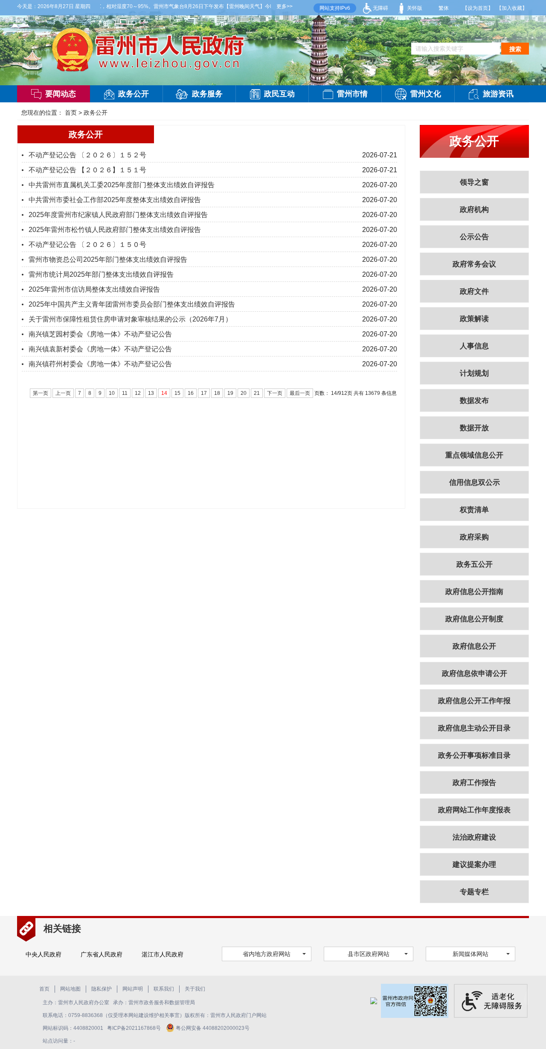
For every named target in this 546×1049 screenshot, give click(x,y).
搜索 (515, 49)
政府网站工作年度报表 (474, 810)
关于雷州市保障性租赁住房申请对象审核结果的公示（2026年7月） (130, 319)
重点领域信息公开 (474, 455)
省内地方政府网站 (266, 953)
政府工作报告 (474, 783)
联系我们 (164, 989)
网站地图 (70, 989)
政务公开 (133, 94)
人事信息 (474, 346)
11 (125, 393)
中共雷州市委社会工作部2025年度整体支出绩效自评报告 (115, 199)
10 (112, 393)
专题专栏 (474, 892)
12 (138, 393)
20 (244, 393)
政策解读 (474, 319)
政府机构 (474, 210)
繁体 (444, 8)
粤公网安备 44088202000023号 (213, 1028)
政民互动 (279, 94)
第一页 (40, 393)
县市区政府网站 (368, 953)
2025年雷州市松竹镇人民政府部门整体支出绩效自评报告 (115, 229)
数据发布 (474, 401)
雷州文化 (425, 94)
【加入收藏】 (512, 8)
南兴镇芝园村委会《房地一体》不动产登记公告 (100, 334)
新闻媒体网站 (470, 953)
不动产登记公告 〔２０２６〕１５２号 (87, 155)
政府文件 (474, 291)
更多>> (284, 6)
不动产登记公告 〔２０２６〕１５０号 (87, 244)
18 (217, 393)
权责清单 (474, 510)
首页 (71, 112)
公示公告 (474, 237)
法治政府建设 (474, 837)
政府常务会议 (474, 264)
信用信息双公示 (474, 482)
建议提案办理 (474, 865)
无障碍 (380, 8)
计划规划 (474, 373)
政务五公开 (474, 564)
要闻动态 (60, 94)
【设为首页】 (477, 8)
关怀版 (414, 8)
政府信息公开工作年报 (474, 701)
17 (204, 393)
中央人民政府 (43, 954)
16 (191, 393)
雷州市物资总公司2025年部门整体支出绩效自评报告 (108, 259)
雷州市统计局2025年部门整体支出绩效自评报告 (101, 274)
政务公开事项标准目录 (474, 755)
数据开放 (474, 428)
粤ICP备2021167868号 (134, 1028)
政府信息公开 (474, 646)
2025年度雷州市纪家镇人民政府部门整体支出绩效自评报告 (118, 214)
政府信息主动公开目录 (474, 728)
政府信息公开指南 (474, 592)
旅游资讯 (498, 94)
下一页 (274, 393)
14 (164, 393)
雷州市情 (352, 94)
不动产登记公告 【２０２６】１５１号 (87, 170)
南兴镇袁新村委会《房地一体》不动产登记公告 (100, 349)
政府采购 (474, 537)
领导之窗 (474, 182)
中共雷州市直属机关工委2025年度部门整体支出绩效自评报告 (122, 184)
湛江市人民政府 (162, 954)
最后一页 (300, 393)
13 (151, 393)
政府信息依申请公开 (474, 673)
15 (177, 393)
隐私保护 (101, 989)
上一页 (63, 393)
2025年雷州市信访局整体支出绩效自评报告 (94, 289)
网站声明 (132, 989)
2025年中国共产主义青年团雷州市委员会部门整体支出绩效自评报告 (132, 304)
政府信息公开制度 (474, 619)
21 (257, 393)
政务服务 (207, 94)
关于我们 (195, 989)
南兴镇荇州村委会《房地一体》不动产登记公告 (100, 364)
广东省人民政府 (101, 954)
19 (230, 393)
